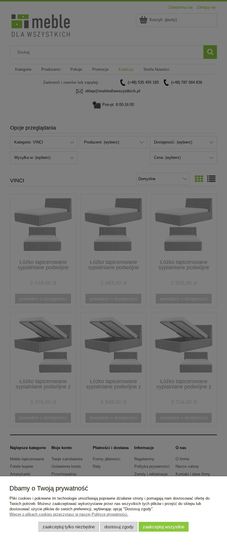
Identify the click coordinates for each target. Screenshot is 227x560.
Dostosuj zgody (119, 526)
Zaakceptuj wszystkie (163, 526)
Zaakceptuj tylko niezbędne (69, 526)
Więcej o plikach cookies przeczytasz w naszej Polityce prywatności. (68, 514)
